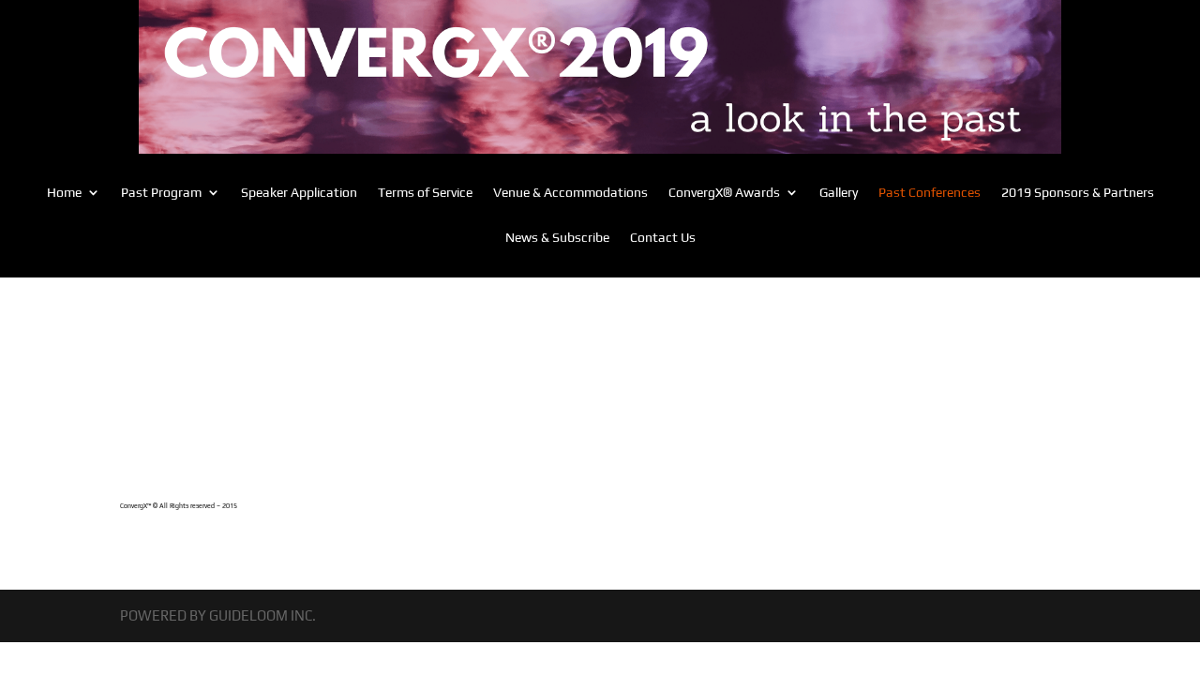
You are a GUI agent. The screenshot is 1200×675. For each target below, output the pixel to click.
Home (64, 193)
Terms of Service (425, 193)
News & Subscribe (557, 238)
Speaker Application (299, 193)
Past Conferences (929, 193)
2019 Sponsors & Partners (1077, 193)
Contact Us (663, 238)
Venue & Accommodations (570, 193)
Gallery (838, 193)
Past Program (161, 193)
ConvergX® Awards (724, 193)
